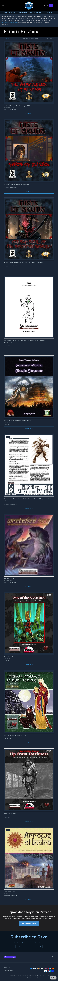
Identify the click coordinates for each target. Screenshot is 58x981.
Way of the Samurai (11, 657)
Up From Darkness (10, 813)
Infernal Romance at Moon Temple (16, 735)
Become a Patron (30, 923)
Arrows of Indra (9, 892)
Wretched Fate (9, 579)
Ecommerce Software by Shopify (30, 975)
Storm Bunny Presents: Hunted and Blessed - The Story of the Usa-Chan (28, 499)
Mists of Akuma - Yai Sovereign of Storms (18, 106)
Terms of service (21, 977)
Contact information (39, 977)
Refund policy (43, 975)
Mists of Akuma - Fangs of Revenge (16, 184)
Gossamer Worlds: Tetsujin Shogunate (17, 420)
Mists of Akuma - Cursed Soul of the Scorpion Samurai (23, 262)
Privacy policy (51, 975)
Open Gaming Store (18, 975)
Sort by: (25, 38)
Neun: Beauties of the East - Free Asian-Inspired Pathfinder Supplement (25, 341)
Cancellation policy (49, 977)
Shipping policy (29, 977)
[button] (3, 5)
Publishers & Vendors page (10, 22)
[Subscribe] (41, 946)
